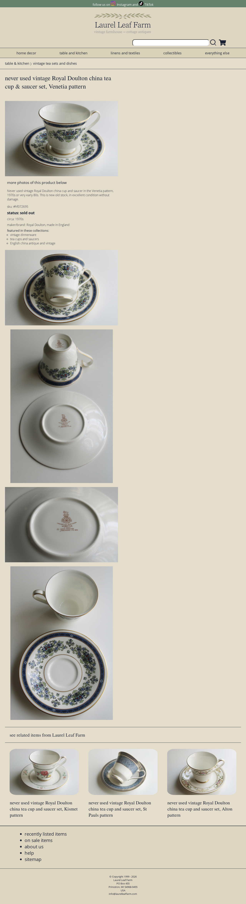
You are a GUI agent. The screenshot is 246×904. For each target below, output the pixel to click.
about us (34, 846)
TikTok (149, 4)
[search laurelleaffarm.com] (214, 42)
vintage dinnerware (23, 235)
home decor (26, 53)
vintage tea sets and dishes (55, 63)
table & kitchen (17, 63)
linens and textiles (125, 53)
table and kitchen (73, 53)
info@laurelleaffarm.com (123, 894)
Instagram (124, 4)
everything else (217, 53)
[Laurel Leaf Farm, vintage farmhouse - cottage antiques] (123, 23)
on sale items (38, 840)
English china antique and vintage (32, 243)
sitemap (33, 859)
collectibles (172, 53)
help (29, 853)
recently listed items (46, 834)
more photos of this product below (37, 182)
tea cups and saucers (24, 239)
